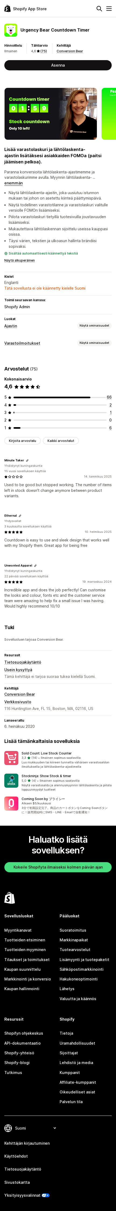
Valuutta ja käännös (78, 998)
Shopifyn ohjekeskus (23, 1033)
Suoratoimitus (73, 930)
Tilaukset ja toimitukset (27, 959)
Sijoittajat (69, 1053)
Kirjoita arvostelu (22, 441)
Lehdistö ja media (76, 1062)
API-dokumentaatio (22, 1043)
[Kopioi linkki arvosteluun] (27, 460)
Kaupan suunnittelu (22, 969)
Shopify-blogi (17, 1062)
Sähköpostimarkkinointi (82, 969)
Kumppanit (70, 1072)
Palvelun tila (71, 1101)
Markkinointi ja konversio (27, 979)
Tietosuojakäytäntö (22, 662)
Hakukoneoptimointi (79, 979)
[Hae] (99, 8)
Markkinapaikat (74, 940)
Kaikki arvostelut (60, 441)
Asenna (58, 65)
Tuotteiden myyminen (25, 949)
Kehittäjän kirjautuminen (27, 1143)
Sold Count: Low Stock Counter (47, 753)
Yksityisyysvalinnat (22, 1195)
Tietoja (66, 1033)
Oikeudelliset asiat (77, 1092)
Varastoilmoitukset (22, 343)
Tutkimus (13, 1072)
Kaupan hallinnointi (21, 988)
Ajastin (10, 326)
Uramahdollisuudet (77, 1043)
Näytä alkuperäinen (19, 260)
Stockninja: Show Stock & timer (46, 776)
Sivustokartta (17, 1182)
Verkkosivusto (17, 701)
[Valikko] (109, 8)
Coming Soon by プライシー (43, 799)
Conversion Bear (70, 51)
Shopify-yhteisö (19, 1053)
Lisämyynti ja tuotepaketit (84, 959)
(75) (43, 51)
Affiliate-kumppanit (78, 1082)
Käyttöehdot (16, 1156)
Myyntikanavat (18, 930)
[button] (58, 760)
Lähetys (67, 988)
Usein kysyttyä (18, 669)
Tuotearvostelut (75, 949)
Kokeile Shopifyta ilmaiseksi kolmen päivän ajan (58, 867)
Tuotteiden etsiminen (24, 940)
